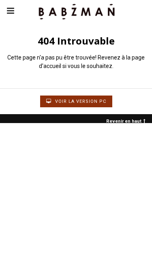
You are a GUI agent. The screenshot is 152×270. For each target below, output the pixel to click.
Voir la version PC (80, 101)
